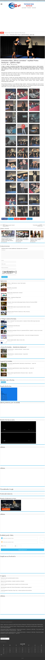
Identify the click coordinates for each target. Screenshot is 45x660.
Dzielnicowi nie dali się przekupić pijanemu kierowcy (10, 578)
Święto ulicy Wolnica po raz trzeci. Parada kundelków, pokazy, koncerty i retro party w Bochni (7, 239)
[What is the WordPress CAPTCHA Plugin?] (8, 272)
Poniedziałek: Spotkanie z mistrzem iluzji (37, 225)
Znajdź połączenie (21, 549)
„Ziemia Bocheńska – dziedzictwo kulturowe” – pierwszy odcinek (18, 349)
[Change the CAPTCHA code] (16, 271)
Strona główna (2, 34)
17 (3, 650)
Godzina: (3, 382)
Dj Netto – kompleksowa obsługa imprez (14, 297)
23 (41, 650)
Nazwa (2, 260)
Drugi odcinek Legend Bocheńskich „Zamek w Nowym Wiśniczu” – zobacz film (20, 368)
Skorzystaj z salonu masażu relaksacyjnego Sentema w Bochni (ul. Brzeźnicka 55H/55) (22, 302)
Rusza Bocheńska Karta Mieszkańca (13, 325)
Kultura (7, 34)
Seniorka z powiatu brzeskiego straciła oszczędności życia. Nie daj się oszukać (14, 584)
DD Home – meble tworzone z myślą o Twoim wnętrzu (16, 283)
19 (16, 650)
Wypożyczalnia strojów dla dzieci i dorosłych (14, 292)
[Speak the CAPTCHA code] (16, 272)
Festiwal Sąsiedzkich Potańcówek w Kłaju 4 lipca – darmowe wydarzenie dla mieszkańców (16, 590)
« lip (1, 654)
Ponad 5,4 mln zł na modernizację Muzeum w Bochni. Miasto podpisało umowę (36, 239)
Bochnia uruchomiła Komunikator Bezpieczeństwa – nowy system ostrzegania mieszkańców (23, 335)
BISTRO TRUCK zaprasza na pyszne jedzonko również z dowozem (18, 306)
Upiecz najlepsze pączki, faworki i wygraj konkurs (9, 225)
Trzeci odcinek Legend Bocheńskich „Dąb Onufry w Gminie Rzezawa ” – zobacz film (21, 363)
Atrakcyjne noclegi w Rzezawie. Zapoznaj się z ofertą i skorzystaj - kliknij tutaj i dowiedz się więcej (20, 32)
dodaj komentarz (14, 64)
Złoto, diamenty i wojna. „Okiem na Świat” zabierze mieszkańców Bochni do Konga (22, 239)
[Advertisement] (22, 19)
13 (22, 649)
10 (3, 649)
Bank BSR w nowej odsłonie (12, 287)
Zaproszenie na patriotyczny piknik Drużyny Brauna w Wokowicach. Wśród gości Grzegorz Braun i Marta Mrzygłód (23, 624)
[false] (42, 540)
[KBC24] (22, 5)
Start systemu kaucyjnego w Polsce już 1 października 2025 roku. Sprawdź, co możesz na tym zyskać (24, 330)
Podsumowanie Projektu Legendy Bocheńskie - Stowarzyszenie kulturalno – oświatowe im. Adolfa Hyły (17, 629)
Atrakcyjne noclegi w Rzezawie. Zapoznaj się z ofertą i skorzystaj (18, 311)
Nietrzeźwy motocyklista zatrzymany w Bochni (8, 626)
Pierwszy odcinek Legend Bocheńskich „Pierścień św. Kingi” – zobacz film (20, 372)
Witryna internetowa (4, 267)
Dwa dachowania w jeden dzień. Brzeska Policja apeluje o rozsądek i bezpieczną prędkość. (16, 587)
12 (16, 649)
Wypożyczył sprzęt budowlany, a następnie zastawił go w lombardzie (12, 581)
